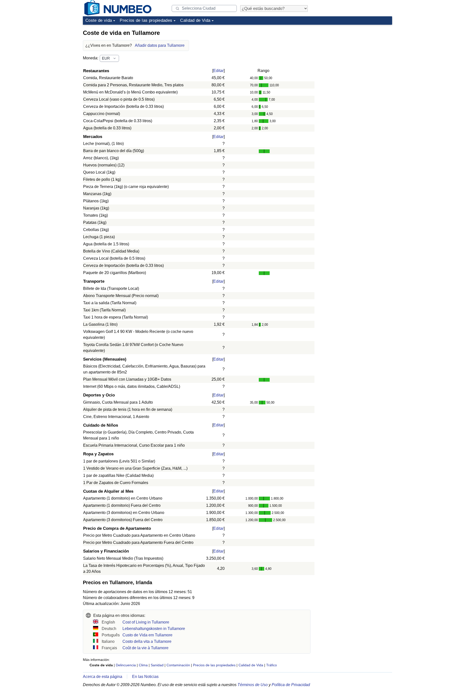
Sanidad (157, 665)
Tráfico (271, 665)
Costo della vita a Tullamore (146, 641)
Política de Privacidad (291, 685)
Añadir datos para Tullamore (160, 45)
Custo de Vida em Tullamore (147, 635)
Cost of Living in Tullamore (145, 622)
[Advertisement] (355, 58)
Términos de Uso (253, 685)
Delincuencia (126, 665)
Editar (218, 71)
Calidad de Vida (195, 20)
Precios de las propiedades (146, 20)
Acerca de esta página (102, 676)
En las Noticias (145, 676)
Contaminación (178, 665)
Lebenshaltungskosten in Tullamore (153, 628)
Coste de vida (98, 20)
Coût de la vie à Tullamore (145, 648)
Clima (143, 665)
